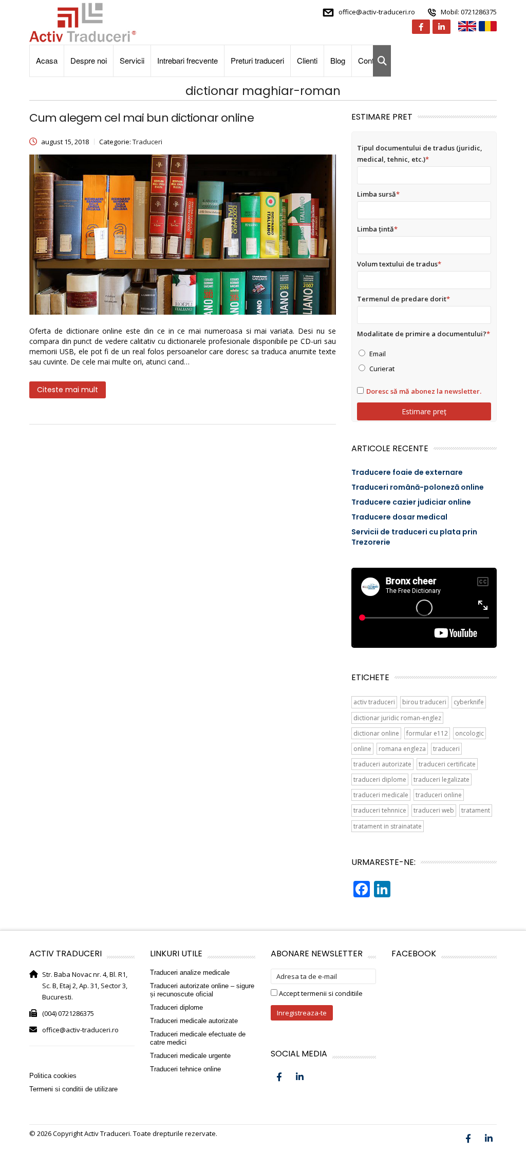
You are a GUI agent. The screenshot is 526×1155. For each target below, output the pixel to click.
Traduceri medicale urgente (190, 1056)
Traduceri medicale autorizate (194, 1021)
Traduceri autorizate (382, 764)
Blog (337, 60)
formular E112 (427, 733)
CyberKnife (469, 702)
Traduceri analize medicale (190, 972)
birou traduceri (424, 702)
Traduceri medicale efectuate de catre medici (198, 1038)
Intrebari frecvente (187, 60)
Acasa (47, 60)
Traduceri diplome (379, 779)
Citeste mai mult (67, 389)
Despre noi (88, 60)
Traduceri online (439, 795)
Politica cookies (53, 1076)
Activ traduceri (374, 702)
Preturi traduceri (257, 60)
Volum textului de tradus (399, 263)
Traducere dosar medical (399, 517)
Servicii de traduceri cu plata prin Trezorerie (414, 537)
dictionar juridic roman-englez (397, 718)
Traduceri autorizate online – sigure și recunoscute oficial (202, 990)
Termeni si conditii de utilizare (73, 1089)
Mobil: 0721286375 (469, 11)
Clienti (307, 60)
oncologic (469, 733)
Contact (371, 60)
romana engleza (402, 748)
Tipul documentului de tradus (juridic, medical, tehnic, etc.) (419, 153)
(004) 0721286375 (68, 1013)
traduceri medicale (380, 795)
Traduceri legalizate (441, 779)
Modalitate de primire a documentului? (423, 333)
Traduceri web (434, 810)
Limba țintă (377, 229)
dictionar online (376, 733)
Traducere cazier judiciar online (411, 502)
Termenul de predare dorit (403, 298)
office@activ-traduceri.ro (377, 11)
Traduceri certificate (447, 764)
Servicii (132, 60)
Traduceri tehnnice (379, 810)
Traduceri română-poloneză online (417, 487)
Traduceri (446, 748)
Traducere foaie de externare (407, 472)
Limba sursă (378, 194)
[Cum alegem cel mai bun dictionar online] (182, 235)
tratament (475, 810)
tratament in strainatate (387, 826)
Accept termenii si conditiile (320, 993)
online (362, 748)
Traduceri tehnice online (185, 1069)
